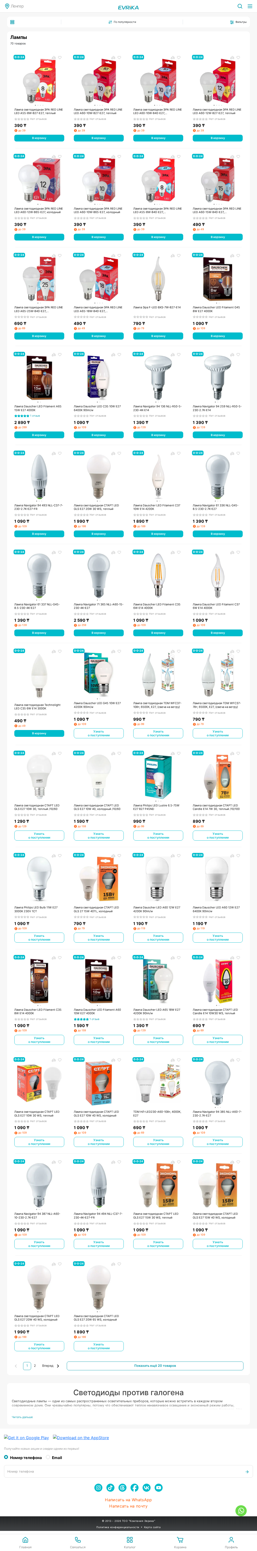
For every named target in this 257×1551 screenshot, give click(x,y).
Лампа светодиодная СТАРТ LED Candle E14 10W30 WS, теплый (215, 1011)
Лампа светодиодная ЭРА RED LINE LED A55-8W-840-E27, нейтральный (157, 210)
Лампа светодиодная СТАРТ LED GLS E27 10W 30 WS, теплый (36, 1113)
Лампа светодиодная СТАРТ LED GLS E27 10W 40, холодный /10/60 (97, 807)
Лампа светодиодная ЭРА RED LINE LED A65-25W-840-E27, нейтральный (38, 309)
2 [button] (35, 1366)
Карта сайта (152, 1527)
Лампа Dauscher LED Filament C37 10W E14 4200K (156, 507)
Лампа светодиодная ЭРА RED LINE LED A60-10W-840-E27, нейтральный (157, 111)
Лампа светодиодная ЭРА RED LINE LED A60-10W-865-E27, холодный (98, 210)
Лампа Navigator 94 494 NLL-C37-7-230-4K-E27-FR (98, 1215)
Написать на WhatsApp (128, 1500)
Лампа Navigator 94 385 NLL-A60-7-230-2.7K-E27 (217, 1113)
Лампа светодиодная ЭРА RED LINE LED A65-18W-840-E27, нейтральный (98, 309)
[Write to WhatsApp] (241, 1510)
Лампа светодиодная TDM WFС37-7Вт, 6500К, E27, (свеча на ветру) (217, 705)
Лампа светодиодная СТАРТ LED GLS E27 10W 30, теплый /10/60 (36, 807)
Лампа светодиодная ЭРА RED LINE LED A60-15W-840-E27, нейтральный (217, 210)
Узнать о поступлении (99, 733)
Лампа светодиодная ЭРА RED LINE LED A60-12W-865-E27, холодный (38, 210)
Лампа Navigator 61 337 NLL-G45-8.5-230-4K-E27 (37, 606)
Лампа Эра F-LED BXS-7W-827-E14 (157, 307)
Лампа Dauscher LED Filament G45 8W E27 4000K (216, 309)
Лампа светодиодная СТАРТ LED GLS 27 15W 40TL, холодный (96, 909)
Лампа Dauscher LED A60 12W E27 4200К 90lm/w (156, 909)
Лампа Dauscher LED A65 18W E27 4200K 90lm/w (156, 1011)
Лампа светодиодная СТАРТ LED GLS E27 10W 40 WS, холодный (96, 1113)
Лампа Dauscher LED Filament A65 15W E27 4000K (37, 408)
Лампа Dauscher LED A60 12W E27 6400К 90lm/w (216, 909)
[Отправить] (247, 1471)
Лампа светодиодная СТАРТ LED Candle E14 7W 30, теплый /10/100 (216, 807)
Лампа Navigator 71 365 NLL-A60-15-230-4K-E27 (98, 606)
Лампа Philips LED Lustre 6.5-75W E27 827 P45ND (156, 807)
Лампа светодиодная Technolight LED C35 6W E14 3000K (37, 706)
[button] (51, 1366)
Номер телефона (26, 1458)
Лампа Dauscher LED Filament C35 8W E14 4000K (37, 1011)
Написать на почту (128, 1506)
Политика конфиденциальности (117, 1527)
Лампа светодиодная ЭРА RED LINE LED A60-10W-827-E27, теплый (98, 111)
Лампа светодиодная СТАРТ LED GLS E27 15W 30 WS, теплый (155, 1215)
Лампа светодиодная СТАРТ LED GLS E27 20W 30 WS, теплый (96, 507)
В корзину (39, 138)
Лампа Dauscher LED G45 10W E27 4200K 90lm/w (97, 705)
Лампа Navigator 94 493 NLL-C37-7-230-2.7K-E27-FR (38, 507)
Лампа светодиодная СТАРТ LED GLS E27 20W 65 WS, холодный (96, 1318)
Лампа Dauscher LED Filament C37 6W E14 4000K (216, 606)
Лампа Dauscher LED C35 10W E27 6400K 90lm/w (97, 408)
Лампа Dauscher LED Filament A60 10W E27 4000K (97, 1011)
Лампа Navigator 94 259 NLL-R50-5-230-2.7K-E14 (217, 408)
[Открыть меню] (250, 6)
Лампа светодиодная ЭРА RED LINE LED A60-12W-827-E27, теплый (217, 111)
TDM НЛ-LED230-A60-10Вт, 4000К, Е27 (157, 1113)
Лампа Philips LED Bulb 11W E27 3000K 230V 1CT (35, 909)
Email (57, 1458)
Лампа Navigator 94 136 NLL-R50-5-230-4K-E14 (157, 408)
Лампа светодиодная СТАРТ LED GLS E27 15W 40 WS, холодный (215, 1215)
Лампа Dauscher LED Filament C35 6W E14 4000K (156, 606)
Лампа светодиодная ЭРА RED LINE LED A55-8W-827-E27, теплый (38, 111)
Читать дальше (22, 1417)
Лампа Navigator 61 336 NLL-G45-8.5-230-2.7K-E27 (215, 507)
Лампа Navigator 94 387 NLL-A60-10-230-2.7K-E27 (37, 1215)
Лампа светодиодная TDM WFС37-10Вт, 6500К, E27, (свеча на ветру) (157, 705)
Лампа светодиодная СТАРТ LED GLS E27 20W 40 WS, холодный (36, 1318)
